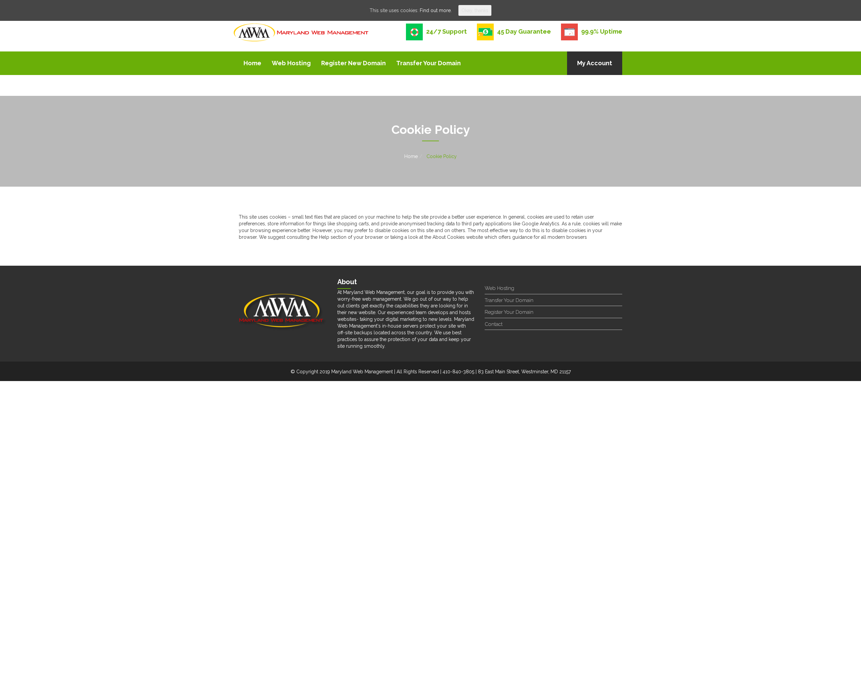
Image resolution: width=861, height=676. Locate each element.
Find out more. (436, 10)
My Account (594, 63)
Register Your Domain (509, 312)
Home (252, 63)
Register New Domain (353, 63)
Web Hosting (291, 63)
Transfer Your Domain (428, 63)
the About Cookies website (453, 237)
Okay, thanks (474, 10)
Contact (493, 324)
